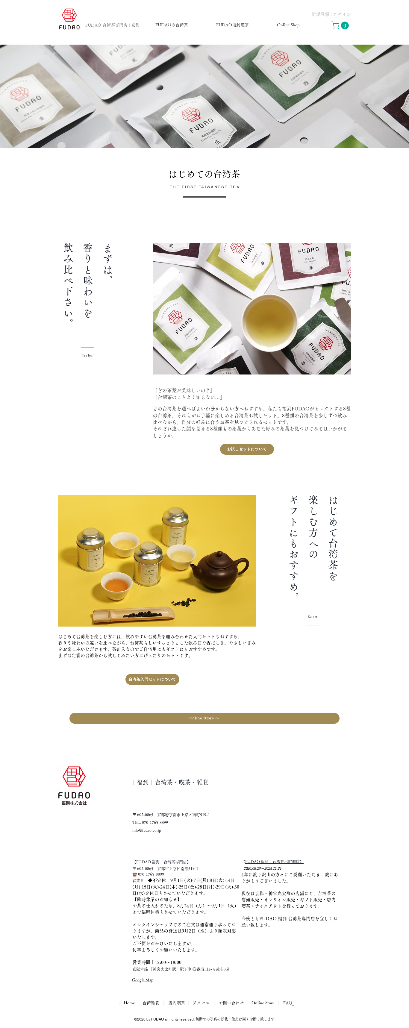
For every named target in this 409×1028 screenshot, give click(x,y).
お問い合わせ (231, 1003)
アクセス (201, 1003)
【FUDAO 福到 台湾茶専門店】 (163, 862)
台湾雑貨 (151, 1003)
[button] (341, 25)
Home (128, 1003)
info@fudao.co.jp (146, 830)
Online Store (263, 1003)
